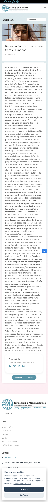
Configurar (24, 495)
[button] (45, 8)
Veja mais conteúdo (24, 377)
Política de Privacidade (22, 483)
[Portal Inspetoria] (15, 8)
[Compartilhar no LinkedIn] (19, 366)
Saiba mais (10, 413)
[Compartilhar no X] (14, 366)
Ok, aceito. (24, 489)
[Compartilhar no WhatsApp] (23, 366)
